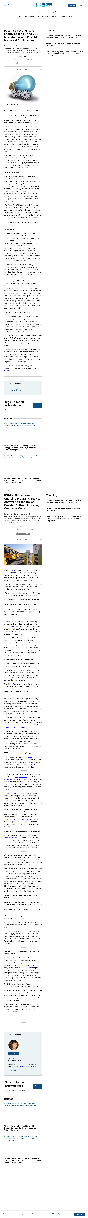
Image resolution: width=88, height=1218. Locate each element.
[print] (41, 69)
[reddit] (26, 69)
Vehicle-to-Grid (9, 490)
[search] (8, 5)
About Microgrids (66, 16)
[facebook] (17, 69)
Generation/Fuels (43, 16)
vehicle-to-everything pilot (27, 750)
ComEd (11, 623)
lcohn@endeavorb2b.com (26, 1047)
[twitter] (23, 69)
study (13, 570)
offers (14, 680)
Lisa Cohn (23, 526)
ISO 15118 (28, 951)
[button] (5, 5)
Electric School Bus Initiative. (14, 720)
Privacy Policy (56, 1214)
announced (8, 769)
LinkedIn (7, 370)
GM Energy (11, 783)
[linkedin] (20, 69)
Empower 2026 (21, 767)
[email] (29, 69)
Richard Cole (23, 56)
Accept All (79, 1214)
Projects (19, 16)
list (33, 758)
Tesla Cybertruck (10, 827)
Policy (54, 16)
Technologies (30, 16)
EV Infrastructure (10, 26)
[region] (44, 1214)
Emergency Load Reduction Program (17, 809)
